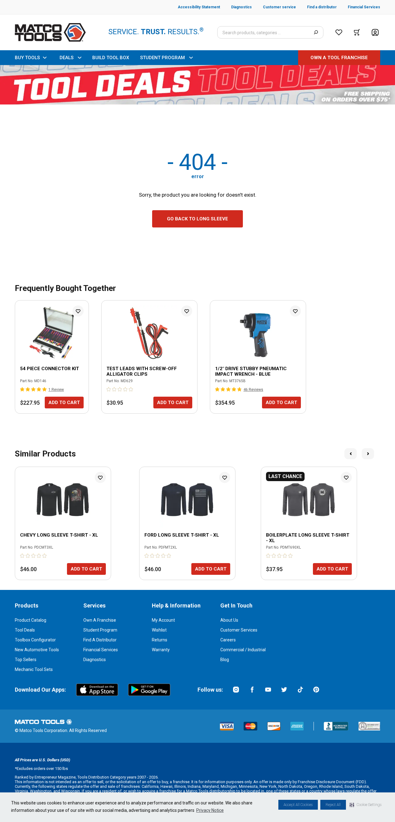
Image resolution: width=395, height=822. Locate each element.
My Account (163, 620)
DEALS (66, 57)
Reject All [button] (333, 805)
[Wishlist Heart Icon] (78, 311)
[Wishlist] (339, 32)
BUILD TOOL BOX (110, 57)
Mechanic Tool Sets (34, 669)
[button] (365, 805)
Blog (224, 659)
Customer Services (238, 630)
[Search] (315, 32)
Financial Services (100, 649)
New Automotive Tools (37, 649)
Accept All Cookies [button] (298, 805)
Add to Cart (64, 402)
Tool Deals (25, 630)
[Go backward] (350, 453)
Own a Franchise (99, 620)
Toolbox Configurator (35, 639)
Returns (159, 639)
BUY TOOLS (27, 57)
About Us (229, 620)
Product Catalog (30, 620)
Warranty (161, 649)
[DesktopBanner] (197, 84)
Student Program (100, 630)
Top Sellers (25, 659)
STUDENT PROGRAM (162, 57)
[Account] (375, 32)
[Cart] (357, 32)
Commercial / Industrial (243, 649)
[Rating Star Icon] (22, 389)
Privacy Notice (210, 810)
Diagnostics (94, 659)
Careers (228, 639)
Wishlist (159, 630)
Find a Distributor (100, 639)
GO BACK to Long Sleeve (197, 219)
